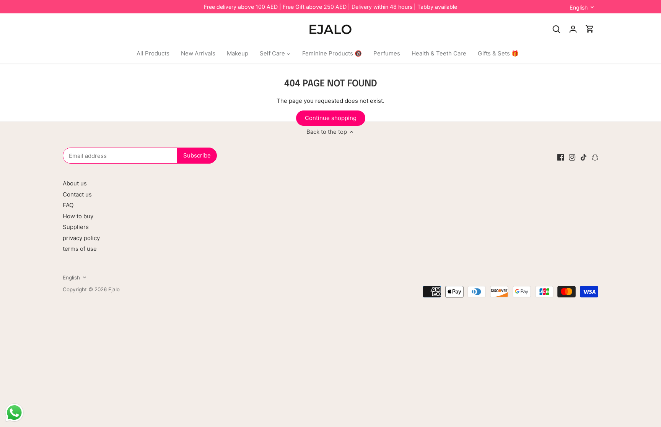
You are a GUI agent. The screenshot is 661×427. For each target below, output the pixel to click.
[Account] (573, 28)
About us (75, 183)
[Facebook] (560, 157)
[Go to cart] (589, 28)
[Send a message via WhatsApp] (14, 412)
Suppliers (76, 227)
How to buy (78, 216)
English (579, 7)
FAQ (68, 205)
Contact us (77, 194)
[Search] (556, 28)
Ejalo (114, 289)
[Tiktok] (583, 157)
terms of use (80, 248)
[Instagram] (572, 157)
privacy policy (81, 238)
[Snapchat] (595, 157)
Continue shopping (331, 118)
